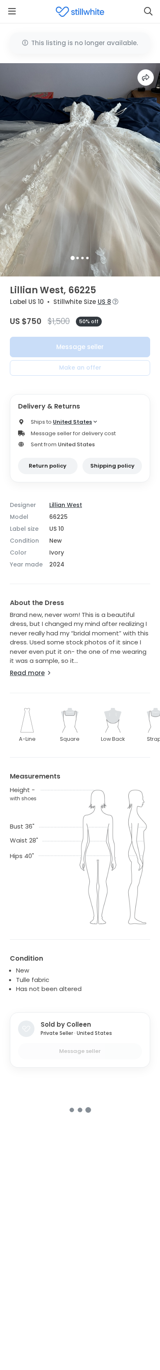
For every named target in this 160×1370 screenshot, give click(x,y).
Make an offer (80, 367)
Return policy (47, 466)
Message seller (80, 346)
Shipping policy (112, 466)
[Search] (148, 11)
